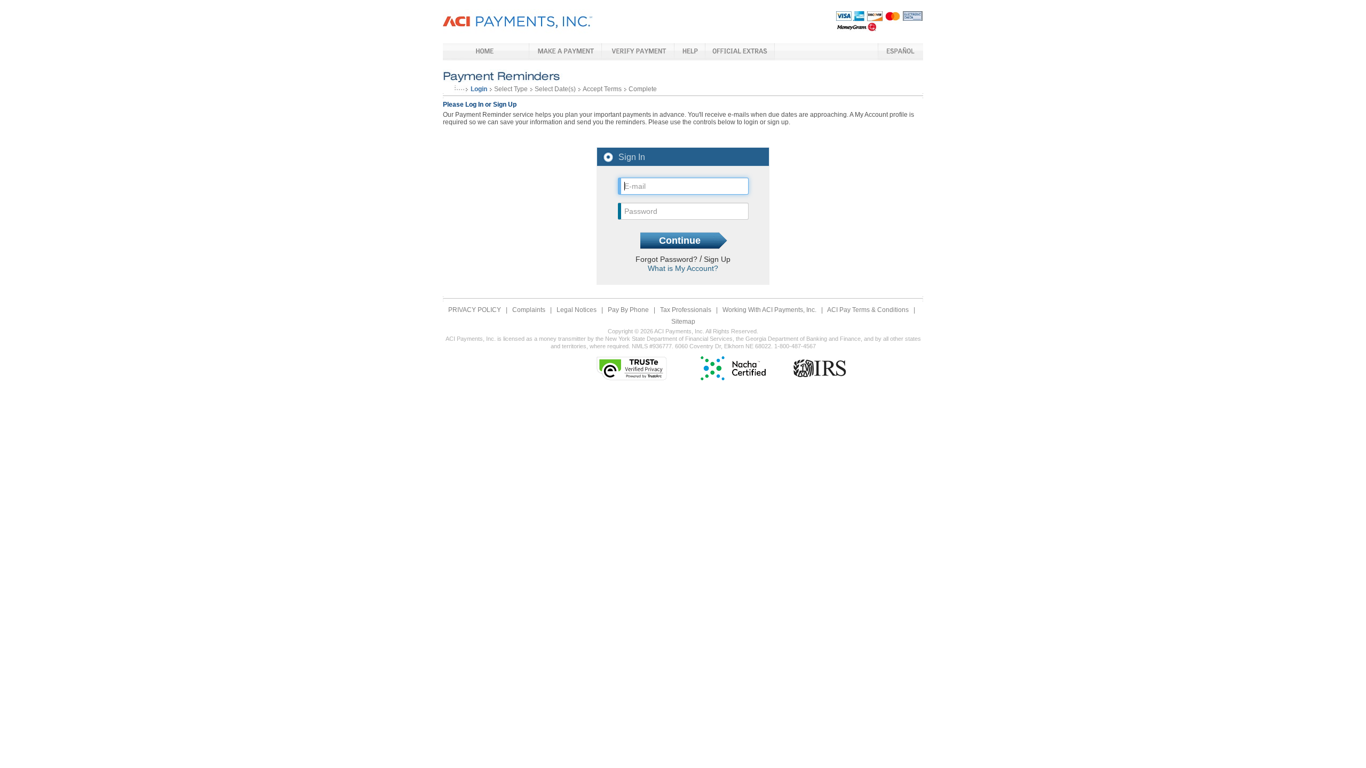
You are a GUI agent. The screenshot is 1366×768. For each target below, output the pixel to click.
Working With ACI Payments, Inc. (769, 310)
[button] (541, 368)
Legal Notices (577, 310)
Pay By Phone (628, 310)
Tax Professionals (685, 310)
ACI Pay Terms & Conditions (868, 310)
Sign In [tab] (631, 157)
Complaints (528, 310)
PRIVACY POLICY (474, 310)
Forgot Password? (668, 259)
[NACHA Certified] (733, 378)
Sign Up (717, 259)
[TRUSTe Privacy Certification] (632, 378)
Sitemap (683, 321)
